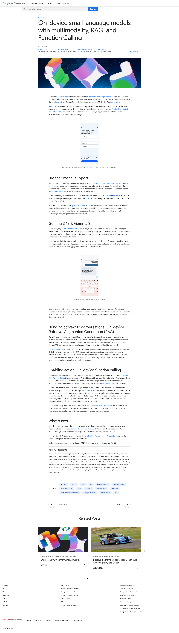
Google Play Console (127, 595)
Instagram (5, 595)
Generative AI (101, 488)
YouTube (66, 3)
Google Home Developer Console (131, 612)
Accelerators (65, 598)
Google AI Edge (62, 97)
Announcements (102, 484)
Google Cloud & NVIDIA (69, 605)
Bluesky (4, 592)
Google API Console (126, 588)
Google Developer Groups (70, 592)
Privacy (10, 628)
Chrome (38, 620)
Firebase (47, 620)
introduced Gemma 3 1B (73, 229)
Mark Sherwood (43, 49)
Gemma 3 (58, 102)
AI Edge (41, 17)
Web (83, 484)
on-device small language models (98, 97)
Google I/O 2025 (90, 493)
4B (53, 244)
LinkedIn (5, 598)
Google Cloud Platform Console (130, 592)
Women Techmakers (68, 602)
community (115, 102)
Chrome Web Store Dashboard (130, 608)
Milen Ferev (102, 49)
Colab (88, 199)
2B (128, 241)
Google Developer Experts (69, 595)
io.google (100, 443)
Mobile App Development (70, 493)
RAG (79, 488)
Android (88, 488)
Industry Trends (119, 484)
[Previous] (52, 504)
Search (93, 9)
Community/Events (38, 3)
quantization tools (78, 206)
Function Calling (71, 112)
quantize (117, 196)
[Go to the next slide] (144, 551)
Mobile (74, 484)
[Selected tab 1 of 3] (87, 579)
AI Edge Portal (112, 436)
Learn (50, 3)
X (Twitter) (5, 602)
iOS (116, 493)
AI (91, 484)
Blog (57, 3)
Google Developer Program (70, 588)
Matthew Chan (63, 49)
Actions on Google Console (129, 602)
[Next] (127, 504)
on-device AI (105, 493)
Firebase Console (125, 598)
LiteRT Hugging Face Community (107, 183)
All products (78, 620)
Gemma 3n (53, 107)
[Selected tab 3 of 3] (92, 579)
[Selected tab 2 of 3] (89, 579)
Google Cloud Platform (62, 620)
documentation (57, 191)
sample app (91, 391)
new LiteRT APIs (91, 436)
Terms (4, 628)
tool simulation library (103, 406)
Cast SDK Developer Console (129, 605)
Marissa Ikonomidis (85, 49)
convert (108, 196)
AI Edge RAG (56, 349)
